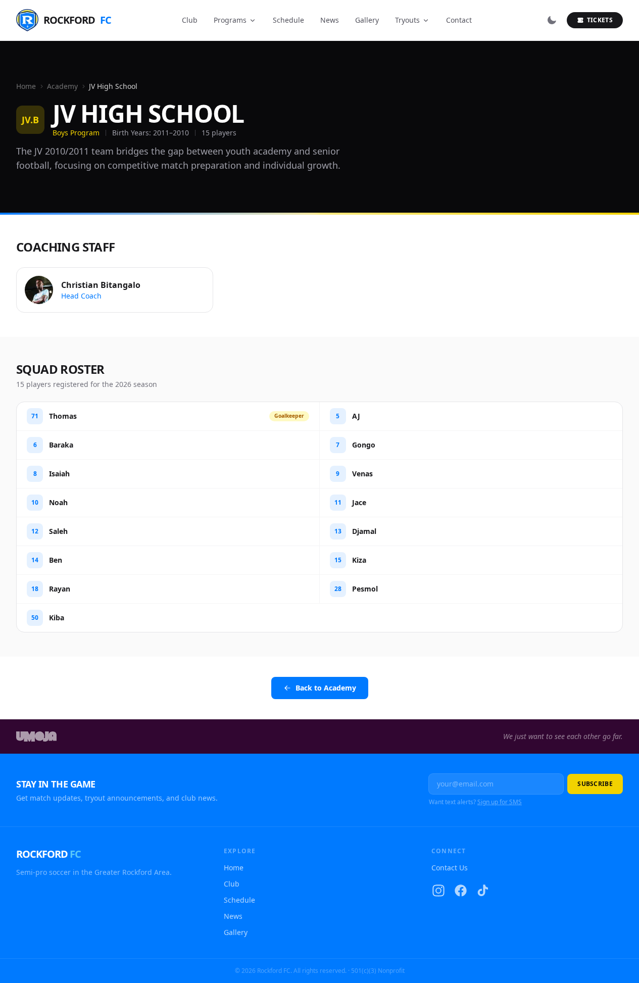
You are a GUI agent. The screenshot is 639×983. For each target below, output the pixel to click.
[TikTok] (483, 890)
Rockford (77, 20)
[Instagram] (438, 890)
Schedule (288, 20)
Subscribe (595, 783)
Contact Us (449, 867)
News (329, 20)
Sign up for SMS (499, 802)
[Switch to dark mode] (552, 20)
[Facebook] (461, 890)
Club (190, 20)
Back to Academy (326, 688)
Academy (62, 86)
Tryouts (407, 20)
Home (26, 86)
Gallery (367, 20)
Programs (230, 20)
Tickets (600, 20)
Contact (459, 20)
